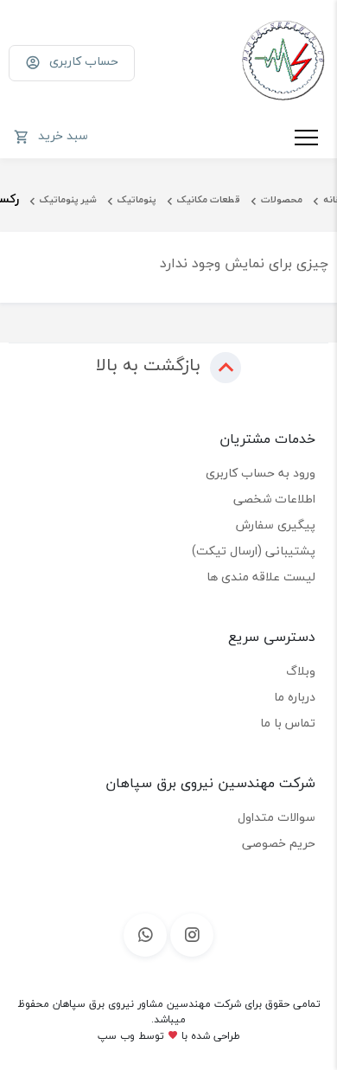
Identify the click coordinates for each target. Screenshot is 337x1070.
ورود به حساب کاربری (260, 473)
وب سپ (116, 1036)
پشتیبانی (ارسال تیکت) (253, 550)
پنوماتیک (137, 199)
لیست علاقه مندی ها (261, 576)
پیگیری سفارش (275, 524)
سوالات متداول (276, 817)
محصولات (281, 199)
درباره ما (294, 697)
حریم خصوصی (278, 843)
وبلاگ (300, 671)
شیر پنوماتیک (68, 199)
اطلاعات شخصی (274, 498)
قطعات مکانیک (208, 199)
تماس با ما (287, 723)
